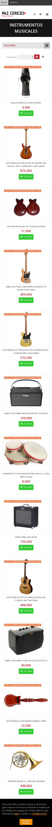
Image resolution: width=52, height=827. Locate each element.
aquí (16, 814)
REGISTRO (13, 2)
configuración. (39, 814)
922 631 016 (19, 7)
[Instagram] (31, 7)
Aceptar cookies (26, 822)
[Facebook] (27, 7)
